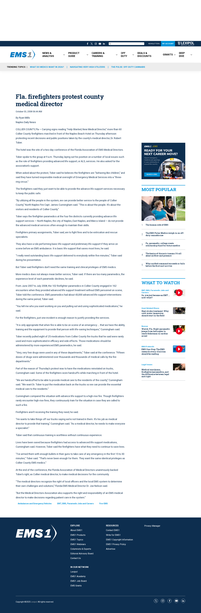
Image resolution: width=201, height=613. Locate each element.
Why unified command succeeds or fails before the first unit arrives (165, 265)
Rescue (145, 326)
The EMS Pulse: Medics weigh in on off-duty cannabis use (165, 234)
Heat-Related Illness (150, 308)
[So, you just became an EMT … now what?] (179, 292)
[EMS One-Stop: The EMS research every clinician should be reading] (179, 349)
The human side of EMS (157, 225)
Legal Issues (147, 365)
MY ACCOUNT (168, 44)
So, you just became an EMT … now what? (156, 296)
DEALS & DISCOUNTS (144, 54)
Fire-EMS (103, 503)
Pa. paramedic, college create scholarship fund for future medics (163, 244)
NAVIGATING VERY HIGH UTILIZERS (87, 67)
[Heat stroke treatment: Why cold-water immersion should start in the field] (179, 310)
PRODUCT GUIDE (73, 54)
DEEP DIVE (182, 54)
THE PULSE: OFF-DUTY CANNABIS (128, 67)
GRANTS (168, 54)
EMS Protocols (148, 347)
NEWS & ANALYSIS (48, 54)
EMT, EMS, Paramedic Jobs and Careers (75, 503)
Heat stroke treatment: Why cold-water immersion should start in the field (155, 313)
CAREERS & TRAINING (98, 54)
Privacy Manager (152, 526)
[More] (64, 54)
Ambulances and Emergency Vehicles (35, 503)
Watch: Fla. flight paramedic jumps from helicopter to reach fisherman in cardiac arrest (156, 332)
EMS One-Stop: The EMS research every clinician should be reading (154, 351)
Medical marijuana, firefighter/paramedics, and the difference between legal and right (155, 373)
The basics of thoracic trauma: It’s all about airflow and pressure (163, 254)
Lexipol (34, 602)
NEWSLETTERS (154, 44)
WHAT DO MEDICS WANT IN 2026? (47, 67)
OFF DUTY (124, 54)
